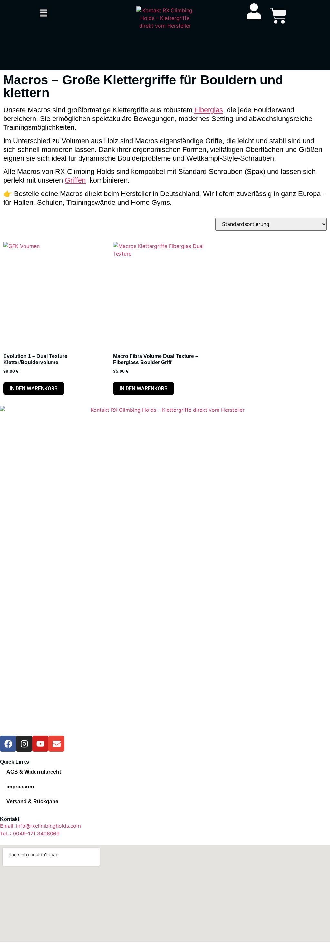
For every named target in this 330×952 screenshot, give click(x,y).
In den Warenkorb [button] (34, 388)
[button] (43, 13)
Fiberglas (208, 110)
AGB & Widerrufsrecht (33, 772)
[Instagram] (24, 744)
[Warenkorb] (278, 15)
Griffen (75, 180)
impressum (20, 786)
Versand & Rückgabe (32, 801)
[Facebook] (8, 744)
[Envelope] (56, 744)
